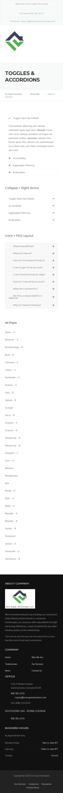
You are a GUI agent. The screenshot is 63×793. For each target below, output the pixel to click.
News (7, 670)
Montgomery (11, 475)
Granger (9, 407)
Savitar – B (10, 528)
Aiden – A (10, 332)
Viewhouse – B (12, 558)
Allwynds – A (11, 339)
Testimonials (11, 664)
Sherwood (10, 536)
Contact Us (37, 670)
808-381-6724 (36, 13)
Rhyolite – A (11, 513)
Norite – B (10, 490)
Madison (9, 468)
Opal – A (9, 498)
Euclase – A (11, 384)
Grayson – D (11, 430)
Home (8, 657)
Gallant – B (10, 400)
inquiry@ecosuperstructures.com (30, 697)
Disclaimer (47, 784)
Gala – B (9, 392)
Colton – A (10, 369)
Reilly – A (9, 505)
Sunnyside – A (12, 551)
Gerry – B (10, 415)
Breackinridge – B (14, 347)
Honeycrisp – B (12, 445)
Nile (7, 483)
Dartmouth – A (12, 377)
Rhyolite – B (11, 521)
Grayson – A (11, 422)
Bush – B (9, 354)
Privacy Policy (33, 788)
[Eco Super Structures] (14, 40)
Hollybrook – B (12, 437)
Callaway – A (11, 362)
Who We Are (37, 657)
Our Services (37, 664)
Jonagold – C (11, 452)
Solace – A (10, 543)
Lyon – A (9, 460)
